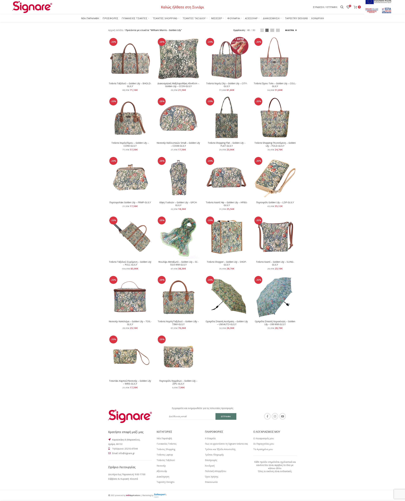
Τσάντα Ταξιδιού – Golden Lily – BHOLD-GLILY (130, 85)
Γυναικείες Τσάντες (166, 443)
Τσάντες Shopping (166, 449)
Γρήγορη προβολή (149, 49)
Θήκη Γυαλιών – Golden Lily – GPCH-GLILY (178, 204)
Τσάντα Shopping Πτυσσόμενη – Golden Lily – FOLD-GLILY (275, 144)
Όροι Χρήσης (211, 476)
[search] (342, 7)
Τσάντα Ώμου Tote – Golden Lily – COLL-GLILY (275, 85)
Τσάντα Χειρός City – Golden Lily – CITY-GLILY (226, 85)
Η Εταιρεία (210, 438)
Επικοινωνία (211, 481)
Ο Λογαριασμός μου (263, 438)
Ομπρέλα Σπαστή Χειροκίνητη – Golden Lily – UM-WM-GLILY (275, 323)
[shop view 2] (266, 30)
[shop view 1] (262, 30)
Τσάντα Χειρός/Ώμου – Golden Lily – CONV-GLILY (130, 144)
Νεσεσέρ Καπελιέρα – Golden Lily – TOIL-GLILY (130, 323)
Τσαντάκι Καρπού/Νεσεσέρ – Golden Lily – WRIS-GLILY (130, 382)
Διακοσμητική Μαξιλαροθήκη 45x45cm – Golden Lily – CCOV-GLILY (178, 85)
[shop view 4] (278, 30)
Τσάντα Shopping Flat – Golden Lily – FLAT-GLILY (227, 144)
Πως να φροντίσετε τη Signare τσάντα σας (226, 443)
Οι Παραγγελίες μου (263, 443)
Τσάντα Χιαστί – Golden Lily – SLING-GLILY (275, 263)
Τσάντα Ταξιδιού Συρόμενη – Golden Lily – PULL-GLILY (130, 263)
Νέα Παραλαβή (164, 438)
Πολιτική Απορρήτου (215, 471)
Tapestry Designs (165, 481)
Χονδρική (210, 465)
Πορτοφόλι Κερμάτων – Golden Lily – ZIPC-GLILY (178, 382)
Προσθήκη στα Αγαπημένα (149, 56)
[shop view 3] (272, 30)
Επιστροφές (211, 460)
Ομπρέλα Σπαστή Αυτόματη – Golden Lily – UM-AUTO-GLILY (227, 323)
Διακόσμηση (163, 476)
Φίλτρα (289, 30)
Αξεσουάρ (162, 471)
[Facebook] (267, 416)
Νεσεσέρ (161, 465)
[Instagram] (275, 416)
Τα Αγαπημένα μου (263, 449)
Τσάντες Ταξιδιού (166, 460)
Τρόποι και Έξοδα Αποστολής (220, 449)
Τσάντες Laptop (165, 454)
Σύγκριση (149, 42)
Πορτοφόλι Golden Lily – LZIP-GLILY (275, 202)
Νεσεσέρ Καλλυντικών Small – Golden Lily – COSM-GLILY (178, 144)
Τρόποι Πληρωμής (214, 454)
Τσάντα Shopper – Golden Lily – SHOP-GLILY (227, 263)
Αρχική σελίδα (115, 30)
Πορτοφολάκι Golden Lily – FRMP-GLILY (130, 202)
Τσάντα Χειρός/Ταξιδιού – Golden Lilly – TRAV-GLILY (178, 323)
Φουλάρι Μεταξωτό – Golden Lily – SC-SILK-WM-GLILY (178, 263)
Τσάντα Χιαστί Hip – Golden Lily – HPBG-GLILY (226, 204)
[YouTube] (282, 416)
